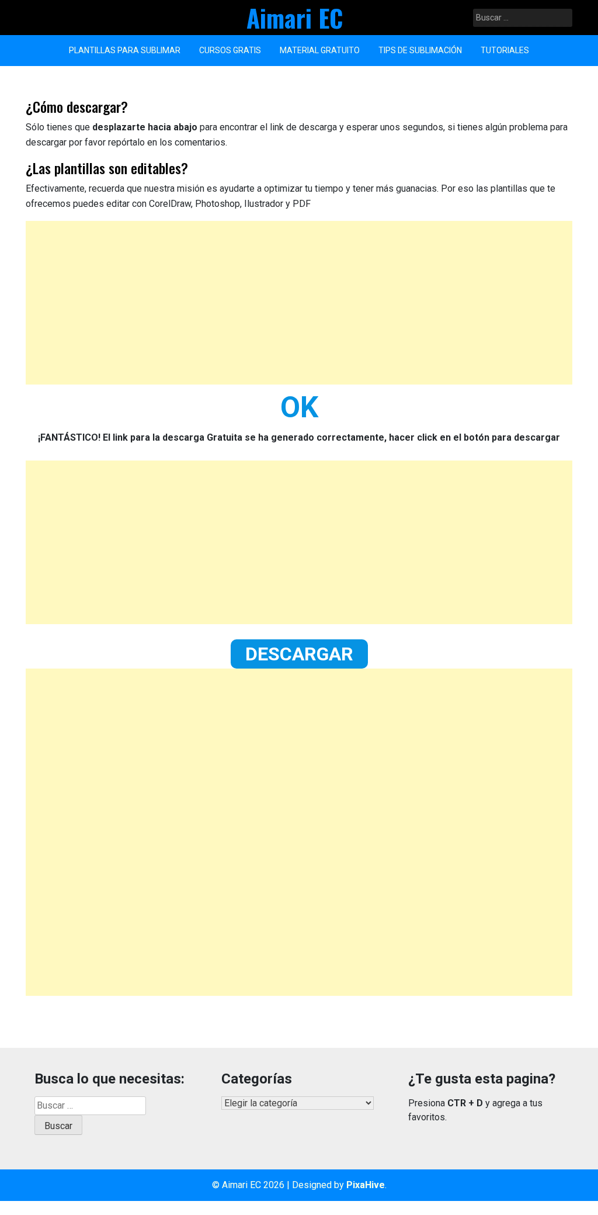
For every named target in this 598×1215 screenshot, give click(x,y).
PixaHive (365, 1184)
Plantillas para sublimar (124, 50)
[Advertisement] (299, 303)
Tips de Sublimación (420, 50)
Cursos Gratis (230, 50)
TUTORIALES (505, 50)
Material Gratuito (320, 50)
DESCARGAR (299, 654)
